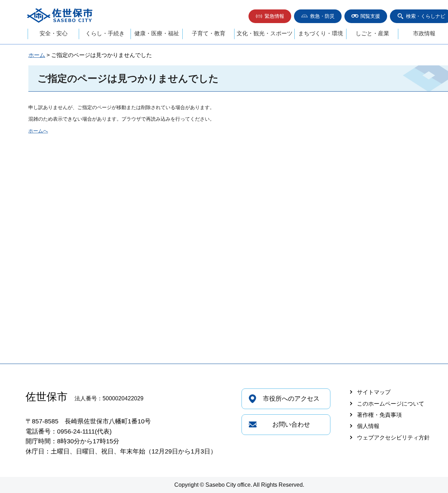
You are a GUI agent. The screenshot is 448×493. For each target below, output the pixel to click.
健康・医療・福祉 (156, 33)
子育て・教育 (208, 33)
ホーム (36, 55)
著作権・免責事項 (379, 415)
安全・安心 (54, 33)
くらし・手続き (105, 33)
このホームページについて (390, 404)
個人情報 (368, 426)
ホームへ (38, 131)
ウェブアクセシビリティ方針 (393, 438)
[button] (269, 16)
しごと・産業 (372, 33)
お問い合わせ (291, 424)
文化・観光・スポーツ (265, 33)
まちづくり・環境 (320, 33)
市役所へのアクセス (291, 398)
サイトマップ (374, 392)
